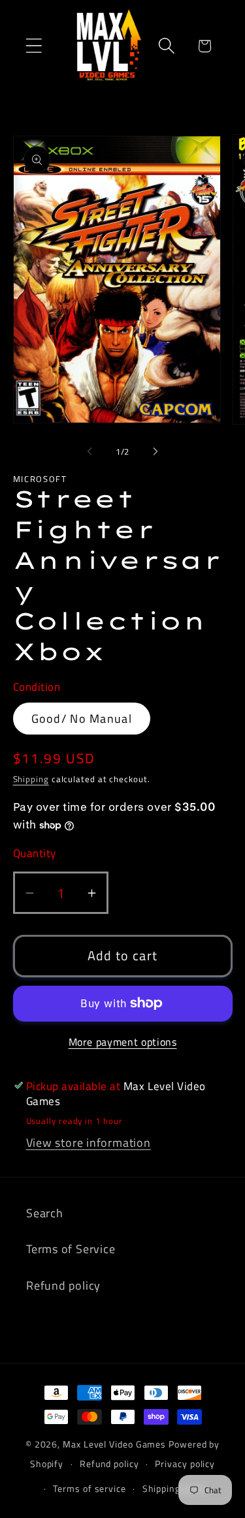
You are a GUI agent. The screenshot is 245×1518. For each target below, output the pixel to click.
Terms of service (89, 1488)
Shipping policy (175, 1488)
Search (44, 1213)
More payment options (123, 1042)
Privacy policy (185, 1464)
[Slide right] (155, 451)
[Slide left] (89, 451)
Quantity (34, 853)
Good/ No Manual (82, 718)
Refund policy (63, 1285)
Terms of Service (70, 1248)
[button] (33, 46)
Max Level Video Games (114, 1444)
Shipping (31, 778)
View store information (88, 1142)
